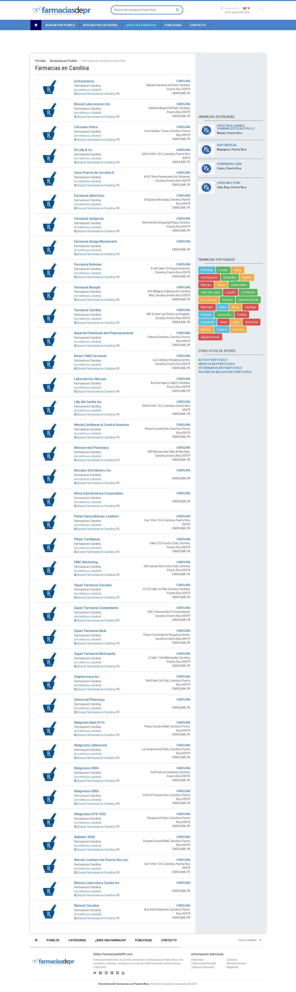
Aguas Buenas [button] (210, 337)
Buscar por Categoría (100, 25)
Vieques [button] (206, 314)
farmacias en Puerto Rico (162, 959)
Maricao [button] (206, 284)
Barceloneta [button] (208, 299)
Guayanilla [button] (207, 322)
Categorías (77, 940)
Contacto (198, 25)
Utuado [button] (223, 270)
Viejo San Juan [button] (210, 292)
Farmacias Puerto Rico (106, 959)
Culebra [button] (222, 329)
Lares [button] (223, 322)
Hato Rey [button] (238, 329)
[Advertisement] (148, 42)
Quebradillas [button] (239, 284)
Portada (40, 60)
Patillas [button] (241, 314)
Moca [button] (235, 307)
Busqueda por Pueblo (63, 60)
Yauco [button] (221, 284)
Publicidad (173, 25)
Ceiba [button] (222, 307)
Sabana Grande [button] (248, 299)
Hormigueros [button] (209, 277)
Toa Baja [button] (250, 307)
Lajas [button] (236, 322)
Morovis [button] (206, 329)
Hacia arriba (248, 940)
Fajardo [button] (246, 277)
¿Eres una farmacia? (140, 25)
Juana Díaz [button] (224, 314)
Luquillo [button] (230, 292)
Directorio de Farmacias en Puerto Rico (123, 983)
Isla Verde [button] (251, 322)
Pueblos (53, 940)
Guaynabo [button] (229, 277)
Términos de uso (236, 963)
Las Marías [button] (248, 292)
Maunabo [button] (207, 307)
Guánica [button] (227, 299)
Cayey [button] (238, 270)
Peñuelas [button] (207, 270)
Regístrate (232, 967)
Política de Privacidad (203, 963)
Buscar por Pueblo (60, 25)
